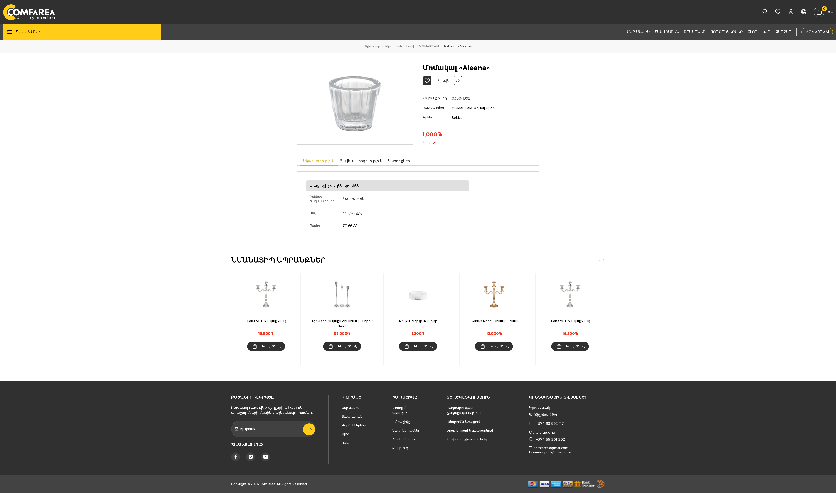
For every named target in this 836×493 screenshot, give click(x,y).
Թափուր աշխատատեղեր (467, 439)
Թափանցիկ (352, 213)
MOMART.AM (817, 32)
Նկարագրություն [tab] (318, 161)
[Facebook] (235, 456)
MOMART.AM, (462, 108)
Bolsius (457, 118)
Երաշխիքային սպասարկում (470, 430)
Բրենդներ (695, 32)
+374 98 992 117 (550, 424)
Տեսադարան (667, 32)
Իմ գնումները (403, 439)
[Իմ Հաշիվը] (790, 13)
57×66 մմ (349, 225)
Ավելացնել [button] (271, 346)
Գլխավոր (372, 46)
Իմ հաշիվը (401, 422)
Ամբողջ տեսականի (399, 46)
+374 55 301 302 (550, 439)
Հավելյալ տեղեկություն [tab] (361, 161)
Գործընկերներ (726, 32)
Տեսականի (27, 32)
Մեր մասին (638, 32)
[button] (427, 80)
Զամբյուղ (400, 448)
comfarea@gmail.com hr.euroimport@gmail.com (550, 450)
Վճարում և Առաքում (463, 422)
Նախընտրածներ (406, 430)
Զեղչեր (783, 32)
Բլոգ (753, 32)
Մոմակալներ (484, 108)
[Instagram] (250, 456)
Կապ (766, 32)
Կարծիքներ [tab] (399, 161)
